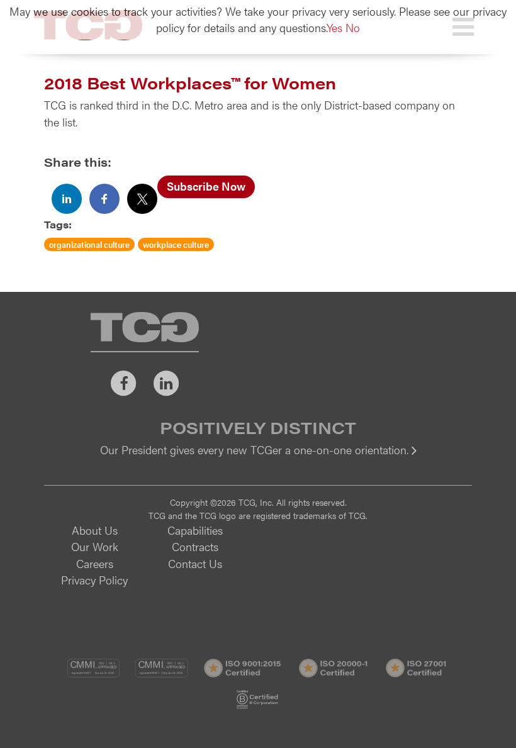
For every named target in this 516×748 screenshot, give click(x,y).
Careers (94, 563)
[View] (258, 458)
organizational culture (89, 244)
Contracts (195, 546)
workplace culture (176, 244)
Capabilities (195, 530)
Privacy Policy (94, 580)
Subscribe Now (206, 186)
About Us (95, 530)
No (352, 27)
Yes (334, 27)
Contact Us (195, 563)
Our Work (94, 546)
